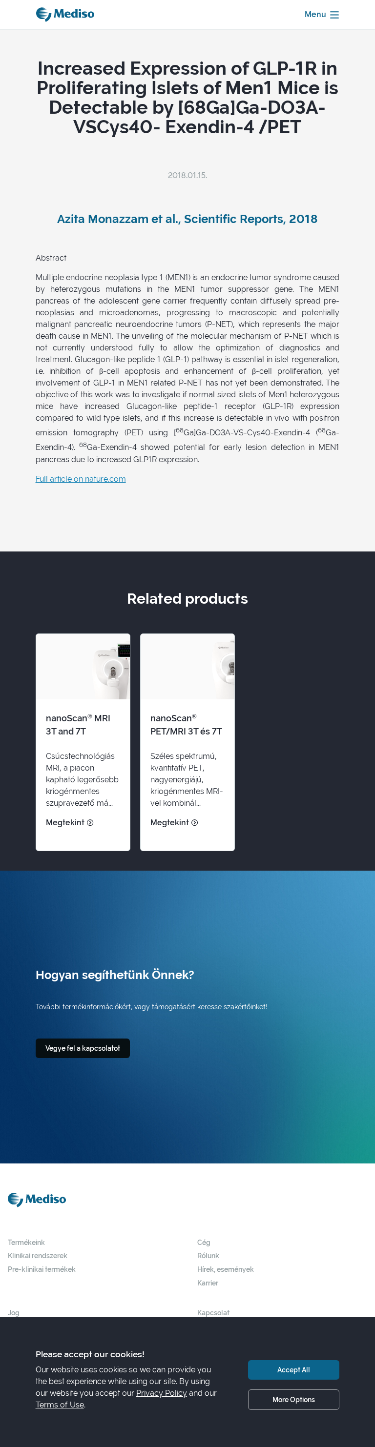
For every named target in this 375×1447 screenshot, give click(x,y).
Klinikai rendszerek (37, 1255)
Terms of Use (60, 1404)
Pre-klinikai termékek (42, 1269)
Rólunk (208, 1255)
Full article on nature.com (81, 479)
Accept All (293, 1369)
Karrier (207, 1283)
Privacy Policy (161, 1393)
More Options (293, 1399)
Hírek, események (225, 1269)
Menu (315, 14)
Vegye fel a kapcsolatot (82, 1048)
